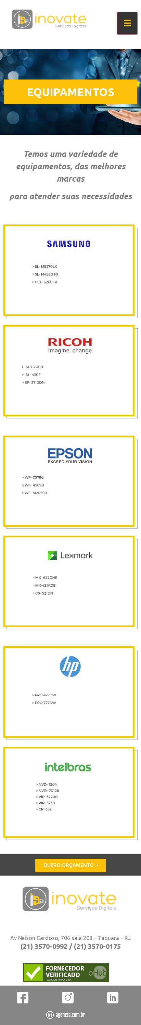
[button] (70, 865)
